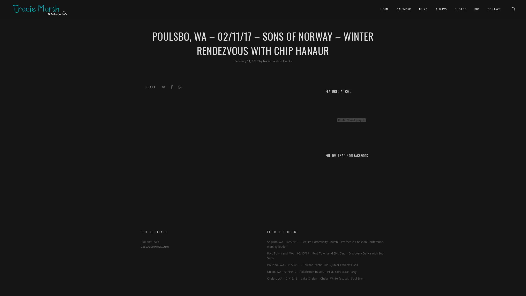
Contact (494, 9)
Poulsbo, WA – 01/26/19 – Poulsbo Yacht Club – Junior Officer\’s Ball (312, 265)
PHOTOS (460, 9)
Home (385, 9)
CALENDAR (404, 9)
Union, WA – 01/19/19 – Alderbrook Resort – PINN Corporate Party (311, 272)
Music (423, 9)
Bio (476, 9)
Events (287, 61)
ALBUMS (441, 9)
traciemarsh (271, 61)
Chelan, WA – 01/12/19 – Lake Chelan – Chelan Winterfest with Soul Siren (315, 278)
